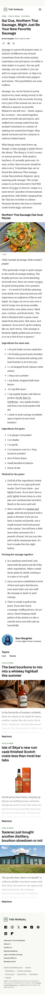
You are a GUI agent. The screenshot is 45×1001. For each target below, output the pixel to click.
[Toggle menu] (40, 9)
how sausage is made (24, 148)
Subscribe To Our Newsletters (14, 940)
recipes (39, 281)
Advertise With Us (10, 958)
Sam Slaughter (9, 39)
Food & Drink (7, 663)
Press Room (33, 974)
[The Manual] (13, 9)
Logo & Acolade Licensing (13, 954)
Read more (7, 736)
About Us (7, 944)
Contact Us (8, 947)
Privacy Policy (22, 974)
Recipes (13, 655)
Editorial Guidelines (11, 951)
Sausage (6, 49)
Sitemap (8, 978)
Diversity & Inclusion (24, 971)
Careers (28, 967)
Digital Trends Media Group (13, 967)
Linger (15, 187)
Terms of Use (9, 974)
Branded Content (10, 961)
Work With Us (9, 971)
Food (4, 655)
